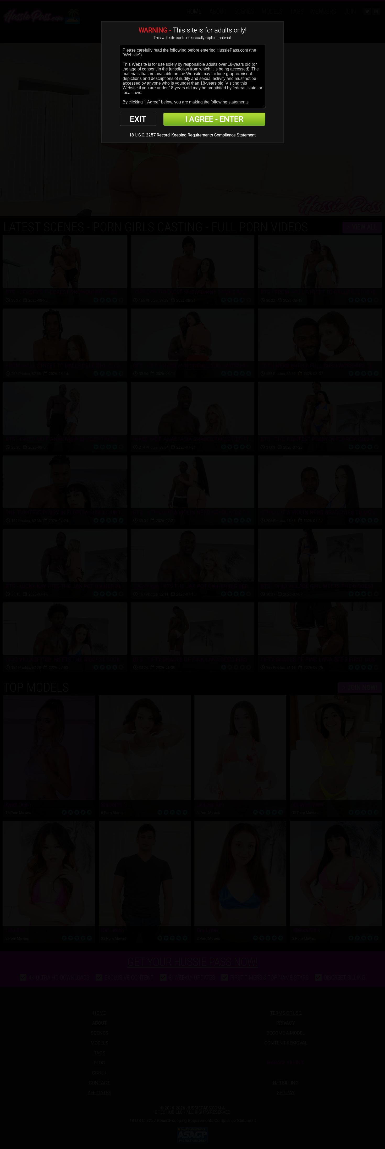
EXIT (138, 119)
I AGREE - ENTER (214, 119)
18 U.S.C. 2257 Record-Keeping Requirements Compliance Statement (192, 135)
